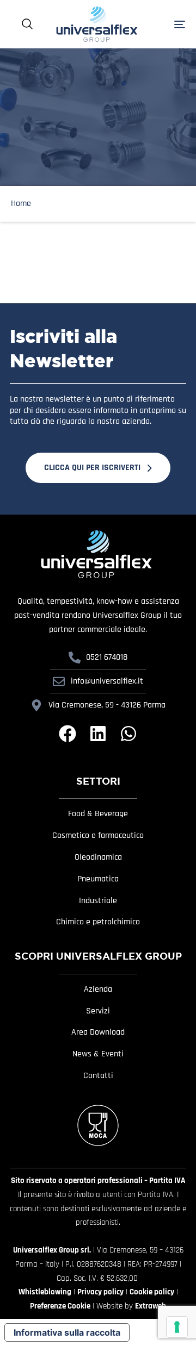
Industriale (98, 901)
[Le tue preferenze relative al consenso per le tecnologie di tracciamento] (177, 1327)
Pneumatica (98, 879)
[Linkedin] (98, 733)
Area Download (98, 1032)
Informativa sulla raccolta (67, 1332)
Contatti (98, 1075)
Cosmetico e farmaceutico (98, 835)
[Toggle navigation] (167, 24)
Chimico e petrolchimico (98, 922)
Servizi (98, 1011)
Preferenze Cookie (60, 1306)
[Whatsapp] (128, 733)
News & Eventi (98, 1054)
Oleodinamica (98, 857)
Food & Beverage (98, 814)
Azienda (98, 989)
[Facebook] (67, 733)
